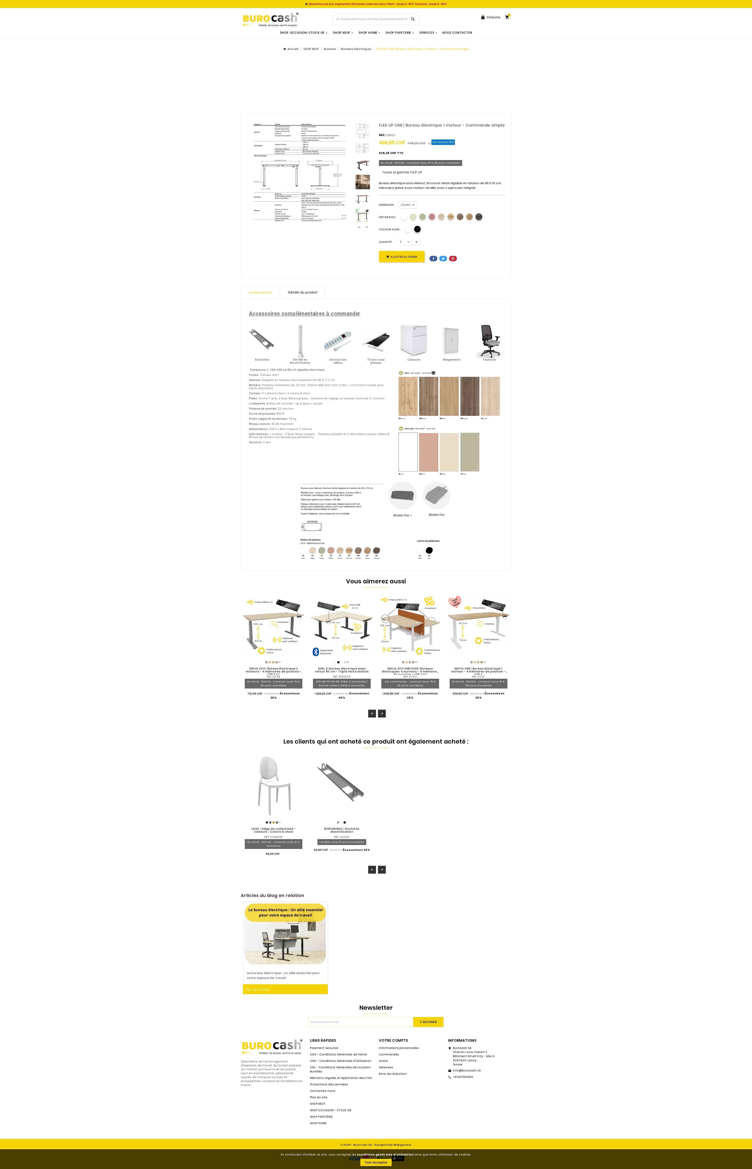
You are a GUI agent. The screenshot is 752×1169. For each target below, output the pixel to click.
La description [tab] (260, 292)
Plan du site (319, 1097)
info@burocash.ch (467, 1070)
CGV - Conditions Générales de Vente (338, 1054)
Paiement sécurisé (324, 1048)
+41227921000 (463, 1077)
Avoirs (383, 1061)
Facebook (433, 258)
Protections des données (329, 1084)
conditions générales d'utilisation (385, 1154)
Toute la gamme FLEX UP (402, 172)
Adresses (386, 1067)
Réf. (382, 135)
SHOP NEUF (317, 1104)
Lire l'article (258, 989)
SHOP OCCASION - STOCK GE (331, 1110)
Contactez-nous (322, 1091)
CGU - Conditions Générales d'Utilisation (340, 1061)
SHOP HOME (318, 1123)
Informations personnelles (399, 1048)
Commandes (389, 1054)
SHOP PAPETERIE (321, 1117)
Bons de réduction (393, 1074)
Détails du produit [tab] (302, 292)
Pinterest (453, 258)
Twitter (443, 258)
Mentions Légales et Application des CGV (341, 1078)
